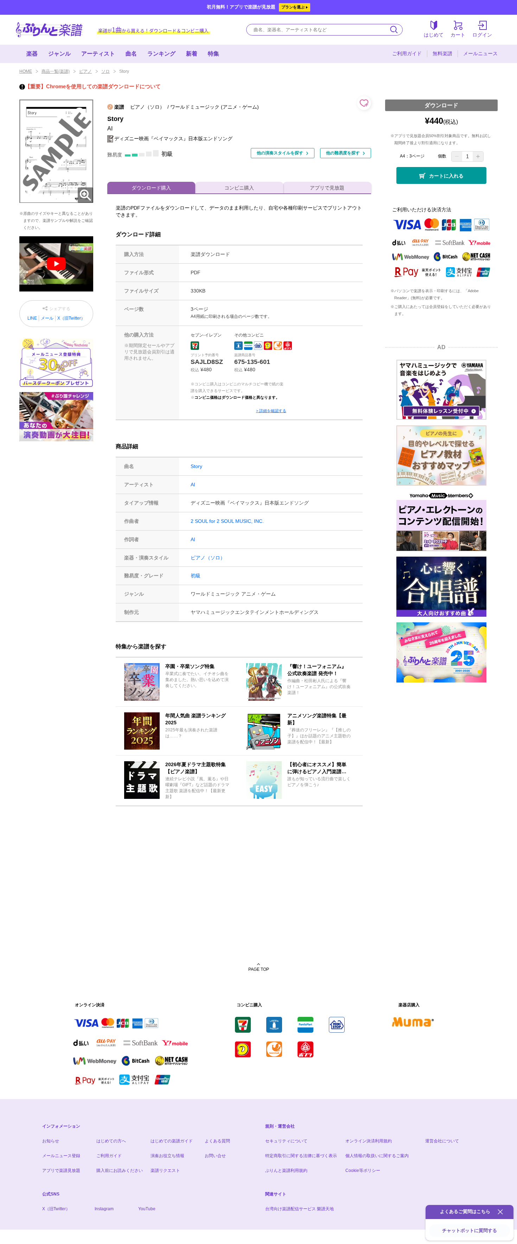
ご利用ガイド (407, 53)
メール (47, 318)
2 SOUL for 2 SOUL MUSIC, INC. (227, 521)
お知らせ (50, 1141)
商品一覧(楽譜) (56, 71)
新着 (191, 54)
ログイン (482, 35)
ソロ (105, 71)
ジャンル (59, 54)
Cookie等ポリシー (362, 1170)
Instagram (104, 1208)
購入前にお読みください (119, 1170)
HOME (25, 71)
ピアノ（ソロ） (208, 557)
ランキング (161, 54)
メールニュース (480, 53)
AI (193, 484)
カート (458, 35)
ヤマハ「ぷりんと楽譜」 (49, 30)
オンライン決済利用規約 (368, 1141)
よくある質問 (217, 1141)
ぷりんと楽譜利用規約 (286, 1170)
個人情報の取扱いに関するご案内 (377, 1155)
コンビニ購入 (239, 188)
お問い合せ (215, 1155)
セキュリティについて (286, 1141)
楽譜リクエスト (165, 1170)
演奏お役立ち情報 (167, 1155)
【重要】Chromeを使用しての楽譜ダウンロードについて (93, 86)
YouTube (146, 1208)
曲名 (131, 54)
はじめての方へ (111, 1141)
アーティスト (98, 54)
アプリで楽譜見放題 (61, 1170)
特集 (213, 54)
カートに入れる (446, 176)
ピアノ (85, 71)
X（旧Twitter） (71, 318)
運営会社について (442, 1141)
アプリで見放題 (327, 188)
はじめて (433, 35)
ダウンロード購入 (151, 188)
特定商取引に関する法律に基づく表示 (301, 1155)
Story (196, 466)
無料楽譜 (442, 53)
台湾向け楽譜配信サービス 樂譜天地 (299, 1208)
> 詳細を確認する (271, 411)
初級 (195, 575)
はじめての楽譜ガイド (172, 1141)
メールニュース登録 (61, 1155)
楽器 (32, 54)
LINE (32, 318)
